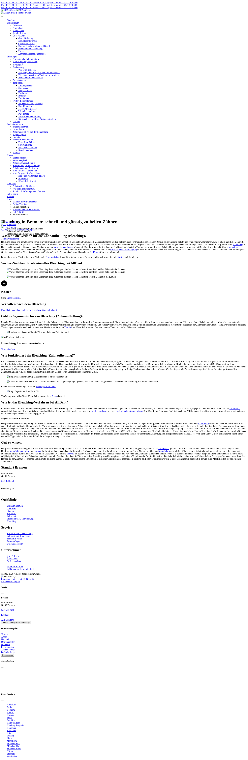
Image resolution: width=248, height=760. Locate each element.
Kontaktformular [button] (20, 214)
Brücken (22, 95)
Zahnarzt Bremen (15, 506)
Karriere (10, 196)
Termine (16, 152)
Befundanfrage (8, 652)
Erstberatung (18, 67)
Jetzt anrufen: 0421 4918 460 (64, 2)
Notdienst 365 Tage (41, 2)
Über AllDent (19, 35)
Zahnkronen (23, 98)
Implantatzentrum (15, 124)
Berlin (9, 707)
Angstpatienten (19, 80)
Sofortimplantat (25, 145)
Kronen (38, 451)
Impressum (6, 579)
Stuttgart (10, 754)
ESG (25, 579)
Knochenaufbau (25, 150)
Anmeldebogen (8, 649)
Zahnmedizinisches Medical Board (34, 46)
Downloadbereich (15, 544)
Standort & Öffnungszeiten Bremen (29, 191)
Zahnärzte (17, 25)
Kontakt (10, 199)
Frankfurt (11, 720)
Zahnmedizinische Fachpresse (31, 54)
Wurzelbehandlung (26, 111)
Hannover (11, 728)
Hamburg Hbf (13, 723)
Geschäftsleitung (25, 38)
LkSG (31, 579)
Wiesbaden (12, 756)
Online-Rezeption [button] (21, 207)
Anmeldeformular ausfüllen (30, 77)
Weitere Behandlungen (23, 101)
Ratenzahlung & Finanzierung (26, 165)
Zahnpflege (238, 244)
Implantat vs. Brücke (27, 147)
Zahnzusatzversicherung (24, 163)
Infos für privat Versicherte (25, 170)
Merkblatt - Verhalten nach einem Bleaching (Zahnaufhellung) (29, 310)
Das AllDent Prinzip (27, 41)
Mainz (10, 738)
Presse (21, 51)
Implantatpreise (19, 134)
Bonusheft (23, 178)
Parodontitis (23, 114)
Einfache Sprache (15, 566)
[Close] (2, 593)
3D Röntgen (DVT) (27, 108)
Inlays (27, 451)
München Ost (13, 746)
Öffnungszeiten (8, 642)
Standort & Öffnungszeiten (25, 201)
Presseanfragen (14, 541)
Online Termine (20, 204)
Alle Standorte (7, 620)
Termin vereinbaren (10, 238)
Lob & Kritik (19, 212)
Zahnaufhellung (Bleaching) (25, 61)
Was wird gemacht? (27, 70)
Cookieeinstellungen (10, 581)
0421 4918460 (7, 610)
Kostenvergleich (20, 160)
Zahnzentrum (13, 23)
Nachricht (5, 639)
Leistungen (12, 56)
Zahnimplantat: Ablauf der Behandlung (30, 132)
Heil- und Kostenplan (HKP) (31, 176)
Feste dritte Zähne (26, 142)
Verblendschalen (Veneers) (30, 103)
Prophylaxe (18, 28)
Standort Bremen (14, 538)
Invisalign (18, 64)
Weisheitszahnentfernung (29, 116)
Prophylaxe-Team (99, 411)
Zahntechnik (18, 30)
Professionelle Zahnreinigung (26, 59)
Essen (9, 717)
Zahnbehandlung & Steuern (25, 168)
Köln (9, 733)
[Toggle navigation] (2, 16)
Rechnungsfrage (8, 647)
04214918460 (7, 481)
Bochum (11, 710)
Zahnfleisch (234, 408)
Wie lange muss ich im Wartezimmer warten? (38, 75)
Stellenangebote (14, 561)
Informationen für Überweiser (26, 209)
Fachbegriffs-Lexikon (46, 386)
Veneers (70, 453)
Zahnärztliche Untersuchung (20, 533)
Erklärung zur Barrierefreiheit (20, 569)
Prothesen (22, 93)
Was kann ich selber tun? (24, 189)
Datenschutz (17, 579)
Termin (67, 327)
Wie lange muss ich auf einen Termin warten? (39, 72)
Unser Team (18, 129)
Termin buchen (8, 349)
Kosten (10, 155)
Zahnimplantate (25, 85)
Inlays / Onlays (25, 90)
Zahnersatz (18, 83)
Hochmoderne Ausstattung (30, 48)
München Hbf (13, 743)
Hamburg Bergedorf (16, 725)
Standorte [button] (11, 20)
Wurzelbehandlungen (63, 247)
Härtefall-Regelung (27, 181)
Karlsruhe (11, 730)
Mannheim (12, 741)
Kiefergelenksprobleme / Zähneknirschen (37, 119)
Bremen (10, 712)
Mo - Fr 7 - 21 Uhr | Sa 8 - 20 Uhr (16, 2)
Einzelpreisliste (19, 158)
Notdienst (11, 183)
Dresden (10, 715)
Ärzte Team (12, 558)
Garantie (16, 121)
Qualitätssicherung (26, 43)
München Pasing (14, 748)
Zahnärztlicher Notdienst (24, 186)
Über (13, 556)
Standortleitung (19, 33)
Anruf (4, 637)
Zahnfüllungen (25, 106)
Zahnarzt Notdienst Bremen (19, 536)
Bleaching (11, 521)
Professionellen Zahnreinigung (130, 411)
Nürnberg (11, 751)
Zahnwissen (12, 194)
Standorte (11, 511)
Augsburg (11, 704)
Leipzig (10, 735)
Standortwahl (7, 655)
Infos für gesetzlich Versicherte (26, 173)
